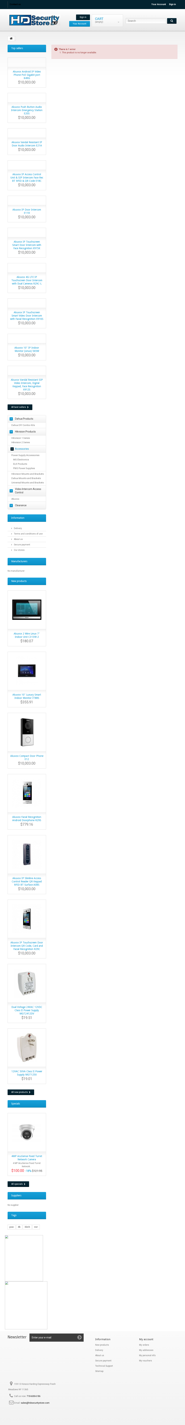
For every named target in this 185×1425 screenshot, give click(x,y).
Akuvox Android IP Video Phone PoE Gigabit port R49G (27, 75)
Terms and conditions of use (28, 533)
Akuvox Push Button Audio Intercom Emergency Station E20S (26, 110)
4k (19, 1227)
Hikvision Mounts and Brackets (27, 474)
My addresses (146, 1350)
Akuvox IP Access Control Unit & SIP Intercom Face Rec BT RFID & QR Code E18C (26, 177)
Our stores (19, 550)
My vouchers (145, 1360)
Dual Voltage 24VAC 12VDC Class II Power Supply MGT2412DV (26, 1010)
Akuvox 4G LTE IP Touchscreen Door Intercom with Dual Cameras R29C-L (26, 280)
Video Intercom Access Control (28, 491)
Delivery (17, 528)
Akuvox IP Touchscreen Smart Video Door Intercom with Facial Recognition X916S (26, 315)
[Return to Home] (11, 38)
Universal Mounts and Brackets (27, 482)
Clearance (21, 505)
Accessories (22, 448)
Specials (15, 1103)
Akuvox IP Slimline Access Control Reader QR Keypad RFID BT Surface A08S (27, 881)
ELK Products (20, 464)
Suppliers (16, 1195)
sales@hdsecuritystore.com (35, 1403)
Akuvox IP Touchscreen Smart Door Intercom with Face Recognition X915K (26, 245)
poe (11, 1227)
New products (19, 581)
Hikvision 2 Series (20, 442)
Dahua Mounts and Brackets (26, 478)
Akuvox (15, 499)
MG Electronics (21, 459)
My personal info (147, 1355)
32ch (27, 1227)
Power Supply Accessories (25, 455)
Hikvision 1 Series (20, 438)
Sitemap (99, 1371)
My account (146, 1339)
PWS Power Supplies (24, 468)
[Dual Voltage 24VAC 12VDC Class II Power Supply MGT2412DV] (27, 983)
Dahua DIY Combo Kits (23, 425)
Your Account (158, 4)
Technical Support (104, 1366)
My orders (144, 1345)
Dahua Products (24, 418)
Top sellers (17, 48)
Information (17, 517)
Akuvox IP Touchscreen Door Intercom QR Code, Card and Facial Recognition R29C (26, 945)
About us (18, 539)
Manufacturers (19, 561)
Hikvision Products (25, 431)
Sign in (172, 4)
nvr (36, 1227)
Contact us (15, 4)
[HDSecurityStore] (34, 20)
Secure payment (21, 544)
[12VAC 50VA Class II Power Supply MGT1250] (27, 1048)
